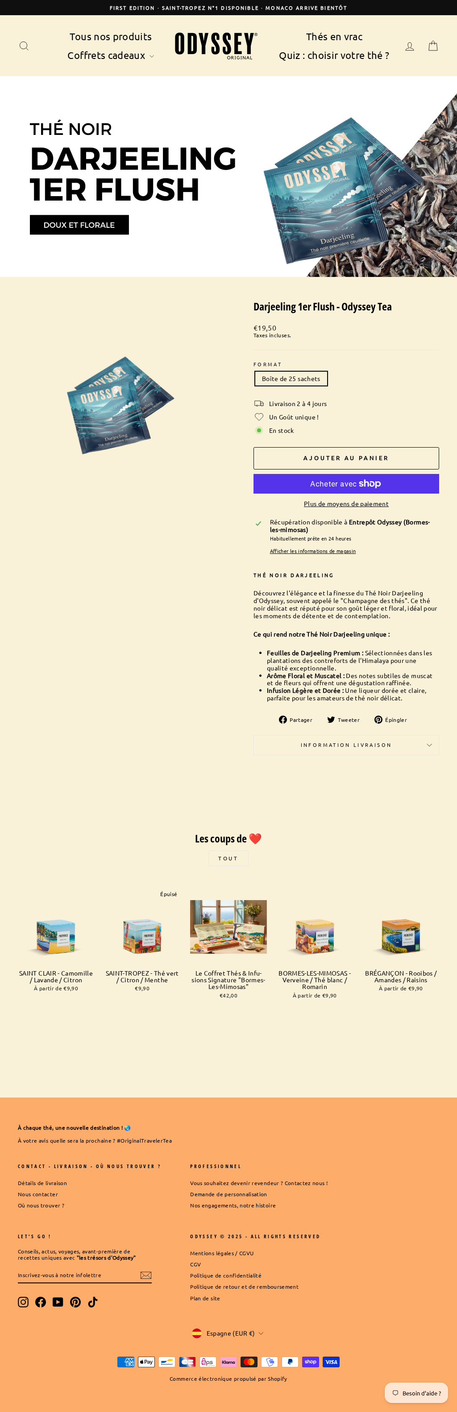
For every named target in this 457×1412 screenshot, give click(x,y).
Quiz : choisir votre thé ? (334, 55)
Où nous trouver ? (41, 1205)
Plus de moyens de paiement (346, 503)
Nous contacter (38, 1194)
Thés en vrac (334, 36)
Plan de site (205, 1298)
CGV (195, 1264)
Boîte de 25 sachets (291, 378)
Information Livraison (346, 744)
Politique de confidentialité (226, 1275)
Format (267, 364)
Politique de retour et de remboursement (244, 1286)
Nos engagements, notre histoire (233, 1205)
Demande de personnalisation (228, 1194)
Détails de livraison (42, 1182)
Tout (228, 858)
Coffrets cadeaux (107, 55)
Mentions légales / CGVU (221, 1253)
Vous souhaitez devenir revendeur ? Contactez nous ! (259, 1182)
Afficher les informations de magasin (313, 551)
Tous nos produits (111, 36)
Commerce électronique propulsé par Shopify (228, 1378)
